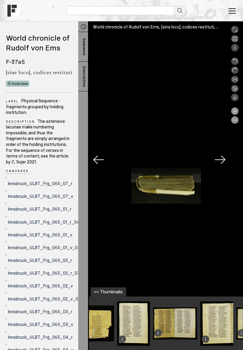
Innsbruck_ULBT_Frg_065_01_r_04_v (46, 222)
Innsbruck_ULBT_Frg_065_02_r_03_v (46, 273)
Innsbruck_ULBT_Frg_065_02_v (40, 286)
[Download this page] (235, 99)
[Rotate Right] (235, 72)
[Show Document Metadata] (235, 49)
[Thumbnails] (235, 41)
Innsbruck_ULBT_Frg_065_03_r (40, 311)
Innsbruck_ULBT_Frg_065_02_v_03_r (46, 299)
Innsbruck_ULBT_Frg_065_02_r (40, 260)
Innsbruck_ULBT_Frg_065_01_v (40, 235)
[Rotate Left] (235, 63)
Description (84, 76)
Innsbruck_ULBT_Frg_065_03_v (40, 324)
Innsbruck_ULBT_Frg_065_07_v (40, 196)
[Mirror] (235, 81)
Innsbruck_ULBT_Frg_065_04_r (40, 337)
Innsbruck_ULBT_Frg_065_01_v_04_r (46, 247)
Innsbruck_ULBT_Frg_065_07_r (40, 183)
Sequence (84, 46)
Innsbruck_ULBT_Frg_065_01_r (39, 209)
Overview (20, 84)
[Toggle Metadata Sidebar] (82, 27)
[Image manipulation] (235, 90)
